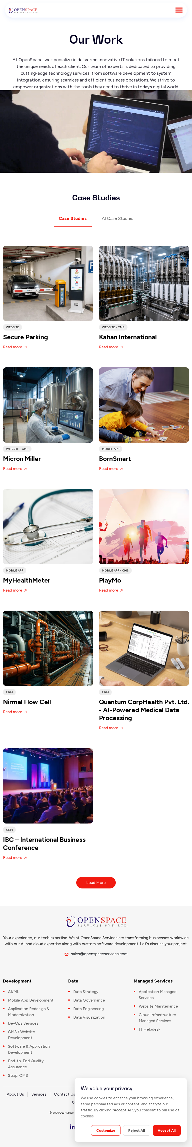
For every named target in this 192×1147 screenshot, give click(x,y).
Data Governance (89, 1000)
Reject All (136, 1130)
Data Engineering (88, 1008)
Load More (96, 882)
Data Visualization (89, 1017)
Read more (13, 347)
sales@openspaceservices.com (97, 953)
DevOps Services (23, 1023)
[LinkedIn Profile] (72, 1127)
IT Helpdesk (149, 1029)
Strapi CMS (18, 1075)
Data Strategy (85, 991)
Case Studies (73, 218)
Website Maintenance (158, 1006)
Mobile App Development (31, 1000)
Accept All (167, 1130)
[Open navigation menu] (179, 10)
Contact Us (64, 1094)
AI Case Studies (117, 218)
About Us (15, 1094)
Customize (105, 1130)
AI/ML (13, 991)
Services (39, 1094)
